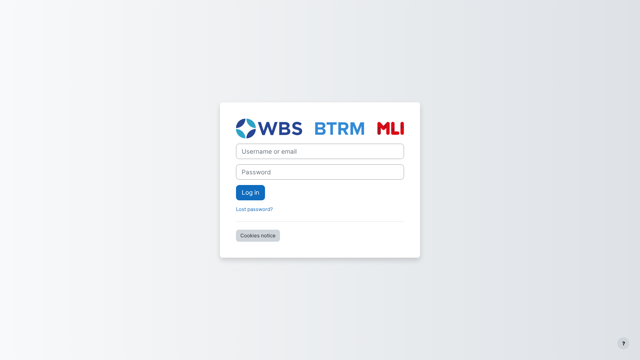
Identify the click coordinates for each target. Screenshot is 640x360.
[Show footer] (623, 343)
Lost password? (254, 209)
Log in (250, 192)
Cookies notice (258, 235)
